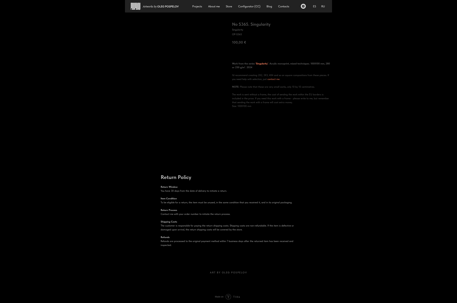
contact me (273, 79)
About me (214, 6)
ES (314, 6)
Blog (269, 6)
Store (229, 6)
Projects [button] (197, 6)
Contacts (283, 6)
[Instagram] (303, 6)
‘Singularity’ (261, 63)
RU (323, 6)
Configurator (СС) (249, 6)
